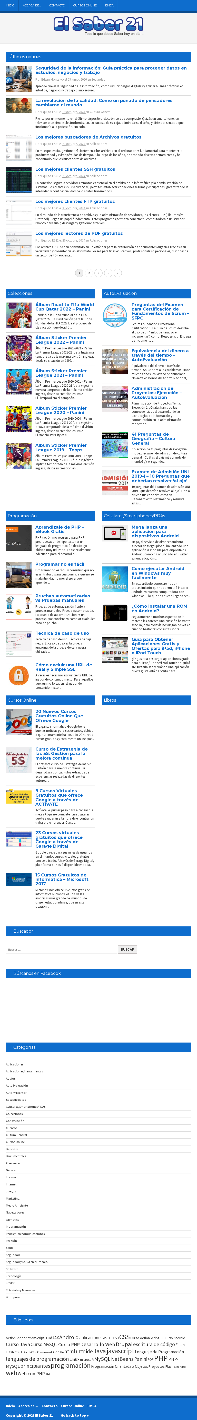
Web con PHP (31, 1373)
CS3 (116, 1338)
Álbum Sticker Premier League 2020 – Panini (61, 410)
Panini (140, 1359)
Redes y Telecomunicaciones (25, 1234)
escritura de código (154, 1344)
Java (99, 1351)
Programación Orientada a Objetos (119, 1366)
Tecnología (14, 1276)
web (11, 1373)
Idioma (11, 1177)
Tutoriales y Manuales (20, 1290)
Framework (45, 1352)
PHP (161, 1358)
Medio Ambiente (17, 1205)
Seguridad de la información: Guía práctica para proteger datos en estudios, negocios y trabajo (111, 70)
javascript (120, 1350)
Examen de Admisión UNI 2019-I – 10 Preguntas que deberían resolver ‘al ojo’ (161, 476)
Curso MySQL (44, 1344)
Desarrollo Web (97, 1344)
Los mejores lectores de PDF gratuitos (79, 233)
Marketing (12, 1198)
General (11, 1170)
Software (12, 1269)
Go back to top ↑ (75, 1415)
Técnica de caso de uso (62, 633)
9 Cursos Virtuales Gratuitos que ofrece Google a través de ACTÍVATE (59, 797)
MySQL (102, 1358)
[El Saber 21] (98, 34)
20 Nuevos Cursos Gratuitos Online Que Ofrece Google (59, 716)
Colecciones (20, 293)
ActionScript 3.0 (37, 1338)
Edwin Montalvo (52, 79)
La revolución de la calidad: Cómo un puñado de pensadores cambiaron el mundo (104, 102)
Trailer (10, 1283)
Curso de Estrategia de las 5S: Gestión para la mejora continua (61, 753)
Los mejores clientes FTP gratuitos (75, 201)
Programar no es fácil (59, 564)
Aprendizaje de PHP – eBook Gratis (59, 529)
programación (71, 1365)
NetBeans (122, 1359)
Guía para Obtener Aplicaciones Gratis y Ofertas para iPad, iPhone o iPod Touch (161, 646)
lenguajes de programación (37, 1358)
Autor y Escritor (16, 1093)
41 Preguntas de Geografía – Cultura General (153, 439)
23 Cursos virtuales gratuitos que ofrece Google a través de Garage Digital (59, 839)
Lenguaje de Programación (159, 1352)
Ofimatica (12, 1219)
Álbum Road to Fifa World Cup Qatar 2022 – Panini (64, 307)
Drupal (124, 1344)
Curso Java (18, 1344)
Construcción (15, 1121)
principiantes (35, 1365)
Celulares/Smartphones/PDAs (134, 515)
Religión (11, 1241)
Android (69, 1337)
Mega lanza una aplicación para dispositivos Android (155, 531)
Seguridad (98, 79)
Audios (10, 1078)
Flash (180, 1344)
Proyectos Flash (161, 1366)
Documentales (16, 1156)
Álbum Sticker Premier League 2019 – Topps (61, 447)
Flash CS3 (13, 1352)
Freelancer (13, 1163)
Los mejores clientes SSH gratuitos (75, 169)
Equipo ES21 (49, 112)
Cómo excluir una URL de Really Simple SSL (63, 667)
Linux (75, 1359)
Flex (24, 1352)
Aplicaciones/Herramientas (24, 1071)
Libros (110, 700)
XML (48, 1374)
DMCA (109, 5)
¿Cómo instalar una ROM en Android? (159, 608)
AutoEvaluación (120, 293)
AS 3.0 (107, 1338)
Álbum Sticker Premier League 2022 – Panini (61, 340)
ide (89, 1351)
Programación (22, 515)
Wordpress (13, 1297)
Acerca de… (32, 5)
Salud (10, 1248)
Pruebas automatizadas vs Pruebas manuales (62, 598)
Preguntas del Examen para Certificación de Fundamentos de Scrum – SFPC (160, 311)
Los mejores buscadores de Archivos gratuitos (88, 137)
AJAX (54, 1337)
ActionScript (15, 1338)
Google (58, 1352)
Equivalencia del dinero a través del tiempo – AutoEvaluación (160, 355)
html (69, 1351)
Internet (11, 1184)
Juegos (11, 1191)
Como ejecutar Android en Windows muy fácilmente (158, 573)
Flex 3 (32, 1352)
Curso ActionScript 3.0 (147, 1338)
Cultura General (100, 112)
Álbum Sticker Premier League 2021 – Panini (61, 373)
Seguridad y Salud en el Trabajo (27, 1262)
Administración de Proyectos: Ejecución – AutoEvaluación (157, 393)
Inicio (10, 5)
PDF (150, 1359)
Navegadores (15, 1212)
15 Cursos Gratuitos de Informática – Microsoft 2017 (61, 879)
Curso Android (175, 1338)
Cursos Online (85, 5)
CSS (124, 1337)
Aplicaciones (98, 144)
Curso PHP (69, 1344)
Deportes (12, 1149)
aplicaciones (91, 1337)
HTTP (80, 1351)
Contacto (57, 5)
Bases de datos (16, 1099)
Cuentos (11, 1128)
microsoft (87, 1359)
